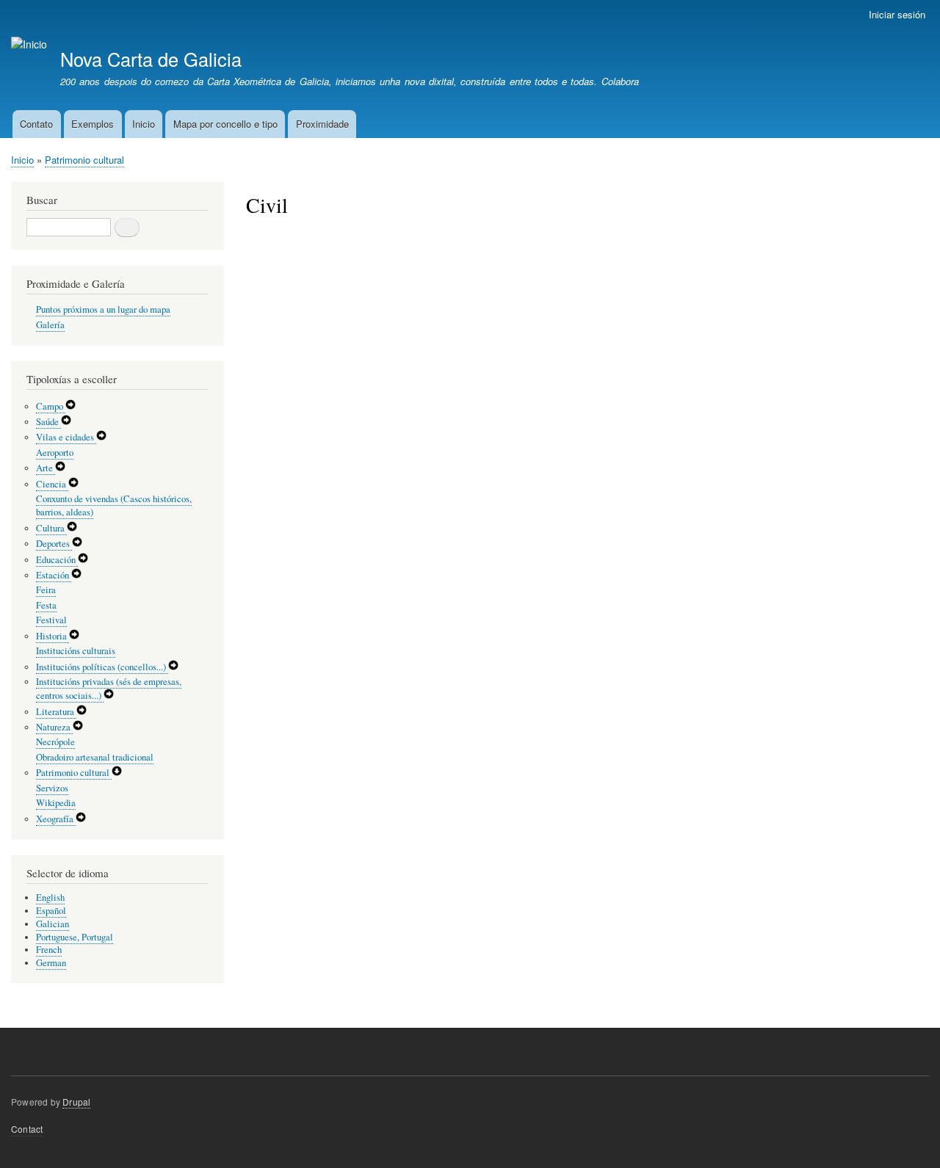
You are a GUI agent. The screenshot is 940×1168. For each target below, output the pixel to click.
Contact (27, 1128)
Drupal (76, 1101)
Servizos (52, 788)
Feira (46, 590)
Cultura (51, 528)
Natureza (54, 727)
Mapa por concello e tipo (225, 124)
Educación (57, 560)
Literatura (56, 711)
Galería (50, 325)
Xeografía (56, 819)
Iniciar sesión (897, 14)
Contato (36, 124)
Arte (45, 468)
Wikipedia (56, 803)
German (51, 963)
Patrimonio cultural (84, 160)
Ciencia (52, 484)
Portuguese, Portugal (74, 937)
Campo (50, 406)
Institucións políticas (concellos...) (102, 667)
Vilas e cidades (66, 437)
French (49, 949)
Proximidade (322, 124)
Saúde (48, 422)
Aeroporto (54, 452)
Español (51, 910)
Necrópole (55, 742)
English (50, 897)
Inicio (143, 124)
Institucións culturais (75, 651)
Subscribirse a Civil (252, 251)
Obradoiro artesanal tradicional (94, 757)
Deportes (54, 543)
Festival (51, 620)
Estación (53, 575)
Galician (52, 924)
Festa (46, 605)
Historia (52, 636)
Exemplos (92, 124)
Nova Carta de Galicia (151, 59)
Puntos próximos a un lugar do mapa (103, 309)
